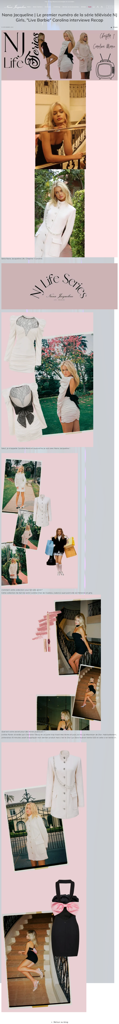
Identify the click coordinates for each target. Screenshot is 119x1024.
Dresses (48, 7)
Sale (89, 7)
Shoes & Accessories (70, 7)
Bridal (83, 7)
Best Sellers (37, 7)
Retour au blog (61, 1022)
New (29, 7)
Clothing (56, 7)
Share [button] (115, 27)
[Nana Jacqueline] (15, 7)
